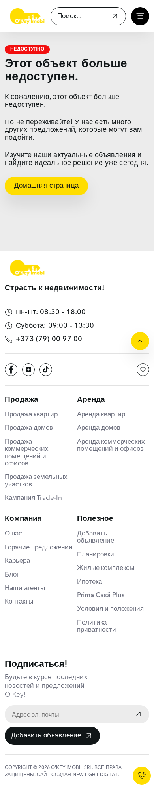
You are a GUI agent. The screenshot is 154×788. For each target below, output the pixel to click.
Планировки (95, 554)
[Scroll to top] (140, 341)
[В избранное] (143, 369)
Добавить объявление (46, 735)
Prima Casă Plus (101, 595)
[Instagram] (28, 369)
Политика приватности (96, 626)
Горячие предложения (38, 547)
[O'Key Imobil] (28, 16)
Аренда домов (98, 428)
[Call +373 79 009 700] (142, 776)
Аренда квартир (101, 414)
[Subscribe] (138, 714)
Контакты (19, 601)
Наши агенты (25, 588)
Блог (12, 575)
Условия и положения (110, 609)
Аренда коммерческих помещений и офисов (111, 445)
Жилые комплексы (105, 568)
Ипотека (89, 582)
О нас (13, 533)
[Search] (115, 17)
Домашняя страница (46, 185)
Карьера (17, 561)
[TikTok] (45, 369)
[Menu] (140, 16)
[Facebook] (11, 369)
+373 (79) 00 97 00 (49, 339)
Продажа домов (29, 428)
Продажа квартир (31, 414)
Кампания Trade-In (33, 498)
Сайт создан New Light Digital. (78, 775)
